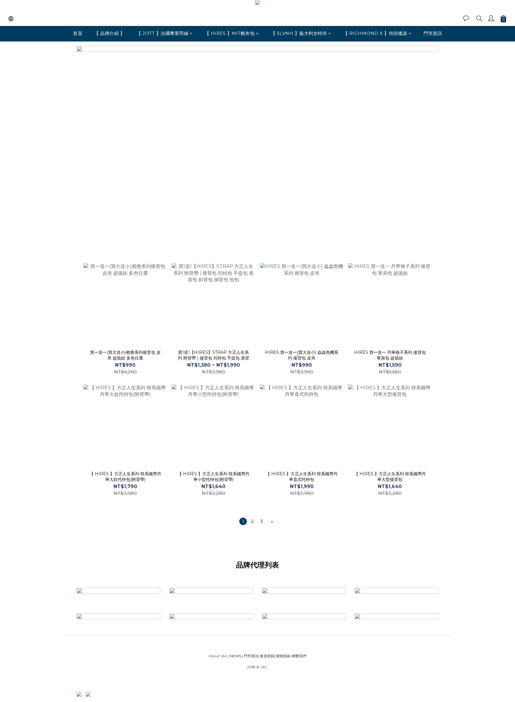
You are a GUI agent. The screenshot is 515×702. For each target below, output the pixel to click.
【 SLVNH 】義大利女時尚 (299, 33)
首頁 (77, 33)
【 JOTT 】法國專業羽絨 (162, 33)
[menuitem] (243, 521)
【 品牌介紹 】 (109, 33)
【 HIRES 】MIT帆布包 (230, 33)
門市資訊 (433, 33)
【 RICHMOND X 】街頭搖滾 (375, 33)
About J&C (218, 656)
